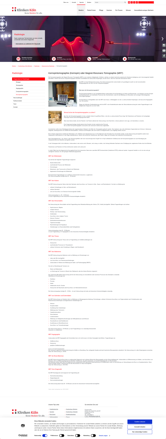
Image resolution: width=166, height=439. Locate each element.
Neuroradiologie (17, 97)
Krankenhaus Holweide (71, 411)
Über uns (65, 2)
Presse (68, 417)
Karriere (109, 10)
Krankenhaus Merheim (71, 409)
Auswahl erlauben (139, 427)
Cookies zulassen (140, 421)
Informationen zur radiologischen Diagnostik (28, 43)
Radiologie (37, 66)
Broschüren (52, 414)
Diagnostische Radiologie (48, 66)
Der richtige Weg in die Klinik (64, 58)
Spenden (52, 411)
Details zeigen (103, 435)
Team (14, 104)
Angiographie (19, 88)
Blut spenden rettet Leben (134, 58)
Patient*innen (91, 10)
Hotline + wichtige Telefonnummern (101, 58)
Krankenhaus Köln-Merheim (25, 66)
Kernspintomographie (62, 66)
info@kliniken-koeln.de (94, 416)
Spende (81, 2)
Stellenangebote (54, 417)
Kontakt (74, 2)
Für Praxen (118, 10)
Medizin (81, 10)
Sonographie (19, 85)
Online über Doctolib (27, 58)
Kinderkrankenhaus (71, 414)
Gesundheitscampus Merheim (143, 10)
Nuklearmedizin (17, 100)
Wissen (128, 10)
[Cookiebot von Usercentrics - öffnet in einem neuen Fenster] (23, 435)
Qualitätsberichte (54, 409)
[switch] (61, 435)
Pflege (101, 10)
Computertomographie (22, 91)
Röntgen (18, 82)
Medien (89, 2)
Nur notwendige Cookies (139, 432)
